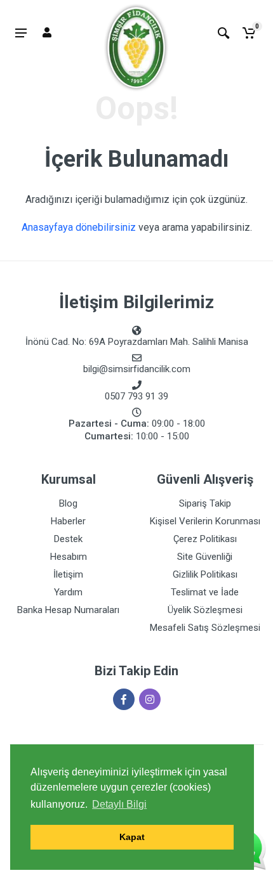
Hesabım (68, 556)
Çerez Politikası (205, 539)
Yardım (68, 592)
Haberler (68, 521)
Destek (68, 539)
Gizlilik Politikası (205, 574)
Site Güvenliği (204, 556)
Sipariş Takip (205, 503)
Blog (68, 503)
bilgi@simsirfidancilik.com (136, 369)
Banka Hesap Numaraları (68, 610)
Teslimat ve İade (205, 592)
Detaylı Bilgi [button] (119, 804)
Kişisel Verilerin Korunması (205, 521)
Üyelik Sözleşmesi (205, 610)
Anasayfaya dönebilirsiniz (79, 227)
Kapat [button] (132, 837)
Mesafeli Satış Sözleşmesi (205, 627)
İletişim (68, 574)
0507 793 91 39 (136, 396)
